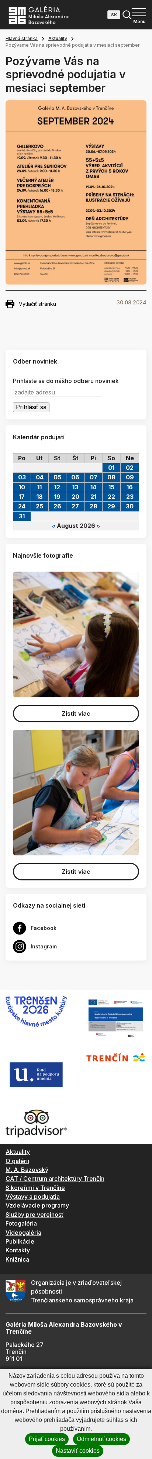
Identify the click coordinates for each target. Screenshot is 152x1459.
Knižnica (17, 1259)
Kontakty (18, 1250)
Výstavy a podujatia (33, 1196)
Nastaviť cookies (78, 1451)
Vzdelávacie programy (37, 1205)
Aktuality (57, 38)
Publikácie (20, 1241)
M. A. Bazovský (27, 1169)
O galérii (17, 1161)
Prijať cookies (47, 1439)
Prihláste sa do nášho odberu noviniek (66, 381)
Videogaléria (23, 1232)
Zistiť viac (76, 713)
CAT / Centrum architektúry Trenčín (55, 1178)
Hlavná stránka (22, 38)
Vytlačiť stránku (37, 304)
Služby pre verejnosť (34, 1214)
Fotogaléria (21, 1223)
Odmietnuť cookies (101, 1439)
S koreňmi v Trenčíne (35, 1187)
